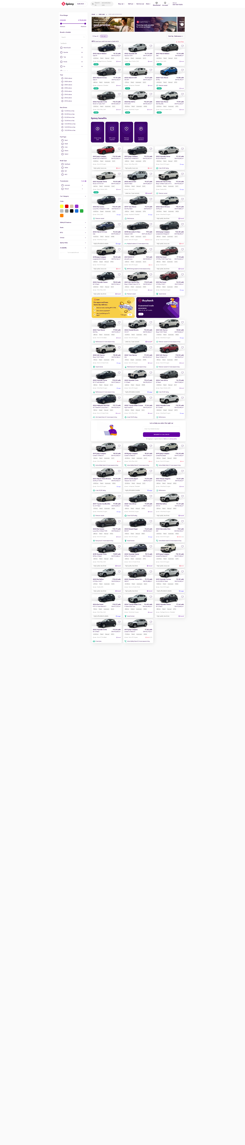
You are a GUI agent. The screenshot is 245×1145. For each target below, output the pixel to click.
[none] (72, 47)
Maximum (83, 26)
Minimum (62, 26)
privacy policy (173, 439)
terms (165, 439)
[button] (81, 4)
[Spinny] (68, 4)
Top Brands (63, 43)
